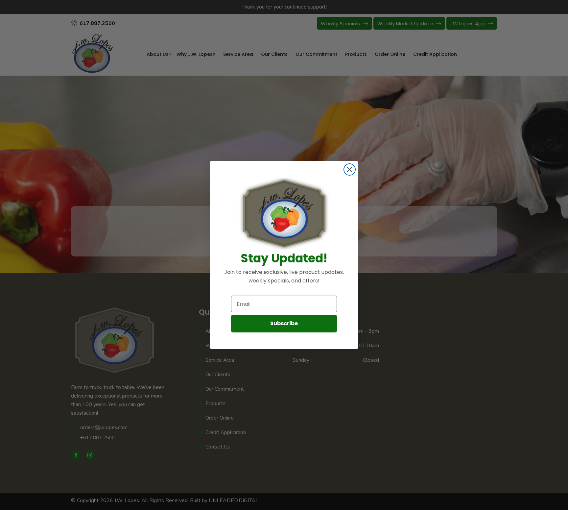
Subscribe (284, 323)
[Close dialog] (349, 169)
